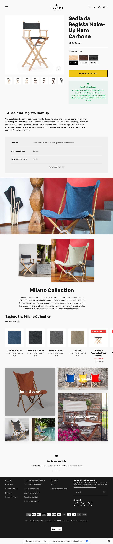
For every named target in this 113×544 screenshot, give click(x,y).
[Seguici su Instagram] (83, 503)
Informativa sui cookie (33, 485)
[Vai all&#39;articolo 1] (8, 81)
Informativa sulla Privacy (34, 480)
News (53, 485)
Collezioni (9, 485)
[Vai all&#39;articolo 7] (61, 81)
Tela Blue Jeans (14, 350)
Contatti (54, 480)
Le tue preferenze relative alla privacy (66, 541)
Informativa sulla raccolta (35, 541)
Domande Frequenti (59, 489)
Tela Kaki (77, 350)
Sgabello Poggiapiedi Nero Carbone (98, 353)
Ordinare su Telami (31, 493)
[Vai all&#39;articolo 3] (26, 81)
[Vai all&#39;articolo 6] (52, 81)
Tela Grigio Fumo (56, 350)
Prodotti (8, 480)
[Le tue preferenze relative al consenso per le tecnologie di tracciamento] (109, 540)
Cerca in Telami (11, 497)
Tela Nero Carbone (35, 350)
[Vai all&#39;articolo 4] (35, 81)
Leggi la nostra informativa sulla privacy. (85, 487)
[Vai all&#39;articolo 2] (17, 81)
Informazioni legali (32, 489)
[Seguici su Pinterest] (90, 503)
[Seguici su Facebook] (75, 503)
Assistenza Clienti (31, 501)
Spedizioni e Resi (31, 497)
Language (56, 529)
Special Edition (11, 489)
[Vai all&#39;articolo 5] (44, 81)
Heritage (8, 493)
